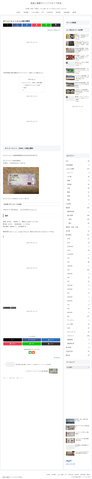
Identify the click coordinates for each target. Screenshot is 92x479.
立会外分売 (70, 474)
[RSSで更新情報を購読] (33, 352)
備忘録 (88, 474)
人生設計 (48, 474)
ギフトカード (7, 307)
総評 (25, 87)
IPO (66, 474)
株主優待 (14, 307)
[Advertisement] (32, 35)
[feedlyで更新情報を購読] (30, 352)
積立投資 (77, 474)
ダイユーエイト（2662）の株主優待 (32, 82)
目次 (29, 79)
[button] (56, 25)
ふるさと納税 (60, 474)
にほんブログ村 (70, 464)
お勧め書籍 (82, 474)
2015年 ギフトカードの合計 (32, 85)
